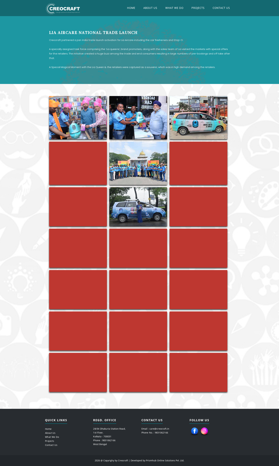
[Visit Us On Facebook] (194, 435)
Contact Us (221, 8)
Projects (198, 8)
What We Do (174, 8)
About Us (150, 8)
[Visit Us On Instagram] (204, 435)
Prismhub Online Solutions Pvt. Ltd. (165, 460)
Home (131, 8)
